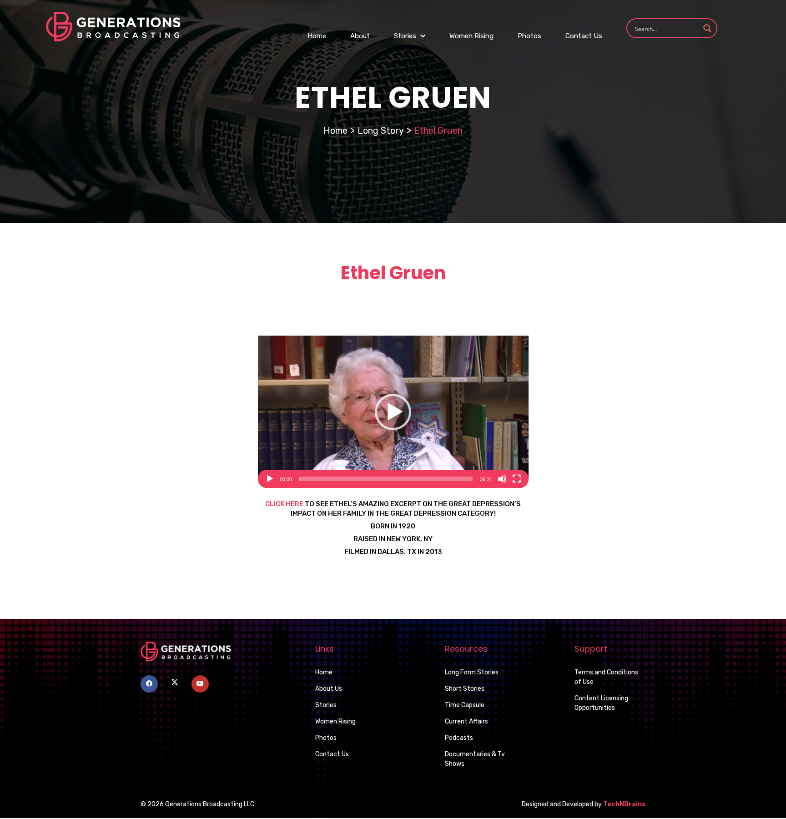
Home (316, 36)
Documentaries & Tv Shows (475, 759)
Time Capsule (464, 705)
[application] (393, 412)
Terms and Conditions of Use (606, 677)
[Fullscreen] (516, 478)
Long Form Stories (472, 672)
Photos (529, 36)
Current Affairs (466, 721)
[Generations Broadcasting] (113, 26)
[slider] (386, 479)
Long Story (381, 130)
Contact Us (583, 36)
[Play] (269, 478)
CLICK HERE (284, 504)
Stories (406, 36)
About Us (328, 689)
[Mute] (502, 478)
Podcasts (459, 738)
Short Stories (464, 689)
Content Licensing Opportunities (601, 703)
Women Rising (471, 36)
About (360, 36)
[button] (393, 412)
